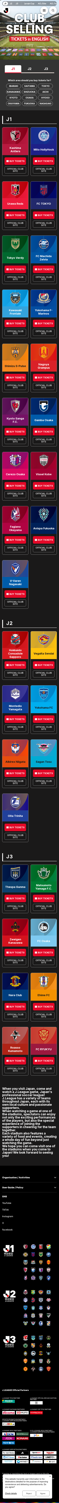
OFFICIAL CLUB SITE (15, 169)
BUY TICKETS (17, 161)
